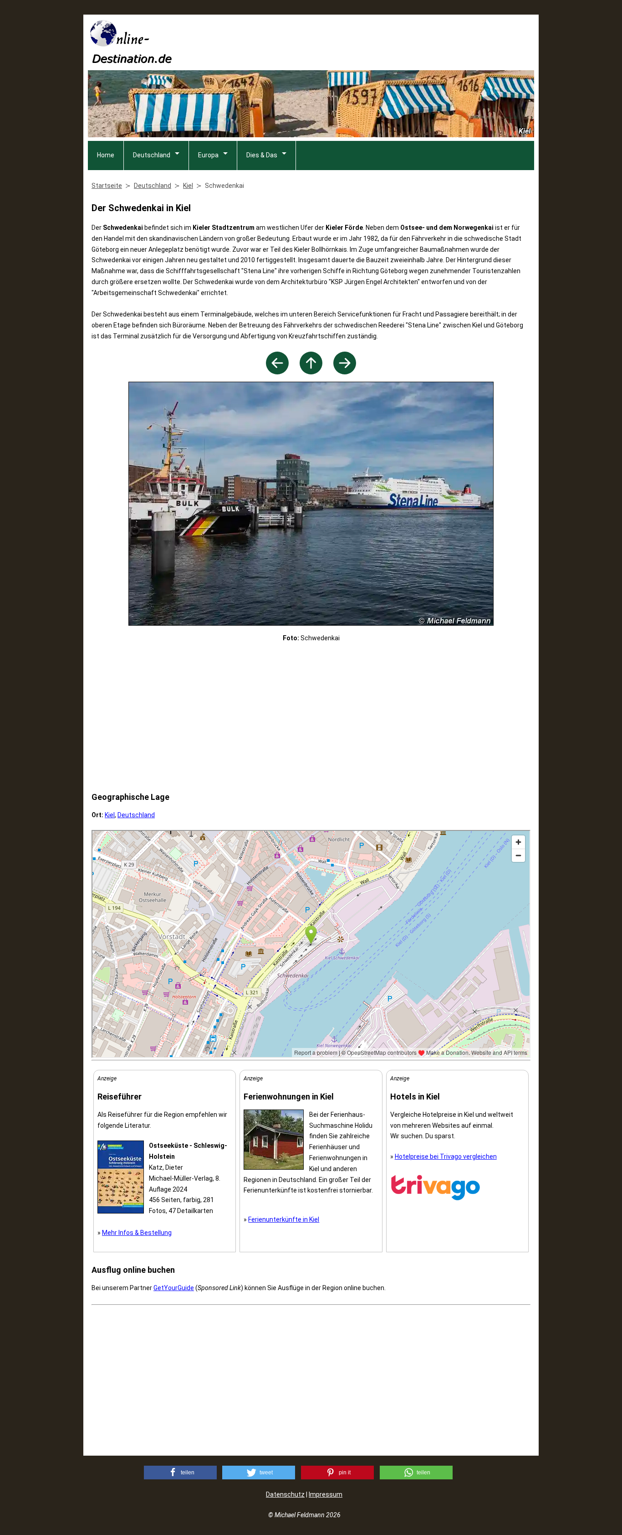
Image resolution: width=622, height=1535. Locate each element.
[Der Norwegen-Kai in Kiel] (277, 372)
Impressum (325, 1494)
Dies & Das (261, 155)
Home (105, 155)
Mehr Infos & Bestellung (137, 1232)
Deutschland (151, 155)
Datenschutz (285, 1494)
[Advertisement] (368, 41)
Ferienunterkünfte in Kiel (283, 1219)
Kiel (110, 815)
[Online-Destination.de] (131, 60)
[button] (180, 1472)
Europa (208, 155)
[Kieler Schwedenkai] (344, 372)
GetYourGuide (173, 1287)
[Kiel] (311, 372)
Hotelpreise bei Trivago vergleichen (446, 1156)
